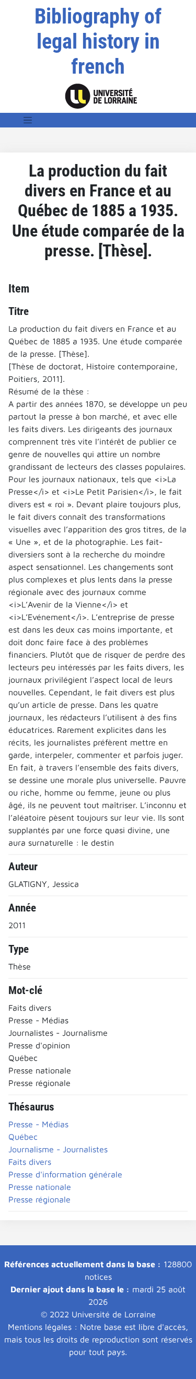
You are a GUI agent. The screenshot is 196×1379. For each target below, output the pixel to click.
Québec (23, 1136)
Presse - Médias (38, 1124)
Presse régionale (39, 1199)
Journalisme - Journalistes (58, 1149)
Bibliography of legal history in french (98, 41)
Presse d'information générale (65, 1174)
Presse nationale (39, 1186)
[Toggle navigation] (27, 120)
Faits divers (29, 1161)
